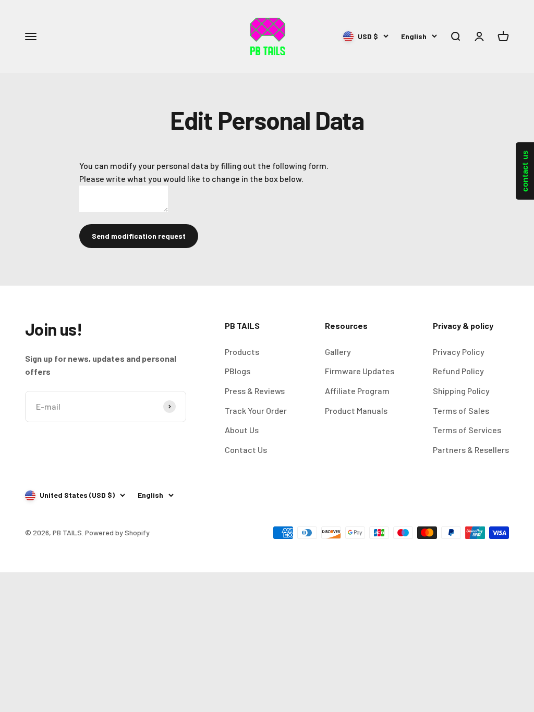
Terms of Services (467, 430)
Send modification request (139, 235)
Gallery (338, 352)
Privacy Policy (458, 352)
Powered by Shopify (117, 532)
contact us (524, 171)
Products (242, 352)
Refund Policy (458, 371)
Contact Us (246, 450)
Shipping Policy (461, 391)
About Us (242, 430)
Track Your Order (256, 410)
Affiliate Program (357, 391)
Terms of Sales (461, 410)
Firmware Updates (359, 371)
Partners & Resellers (471, 450)
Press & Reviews (255, 391)
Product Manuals (356, 410)
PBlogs (237, 371)
